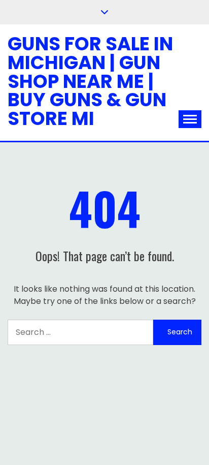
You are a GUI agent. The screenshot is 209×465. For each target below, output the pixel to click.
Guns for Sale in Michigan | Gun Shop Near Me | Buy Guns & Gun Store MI (90, 81)
